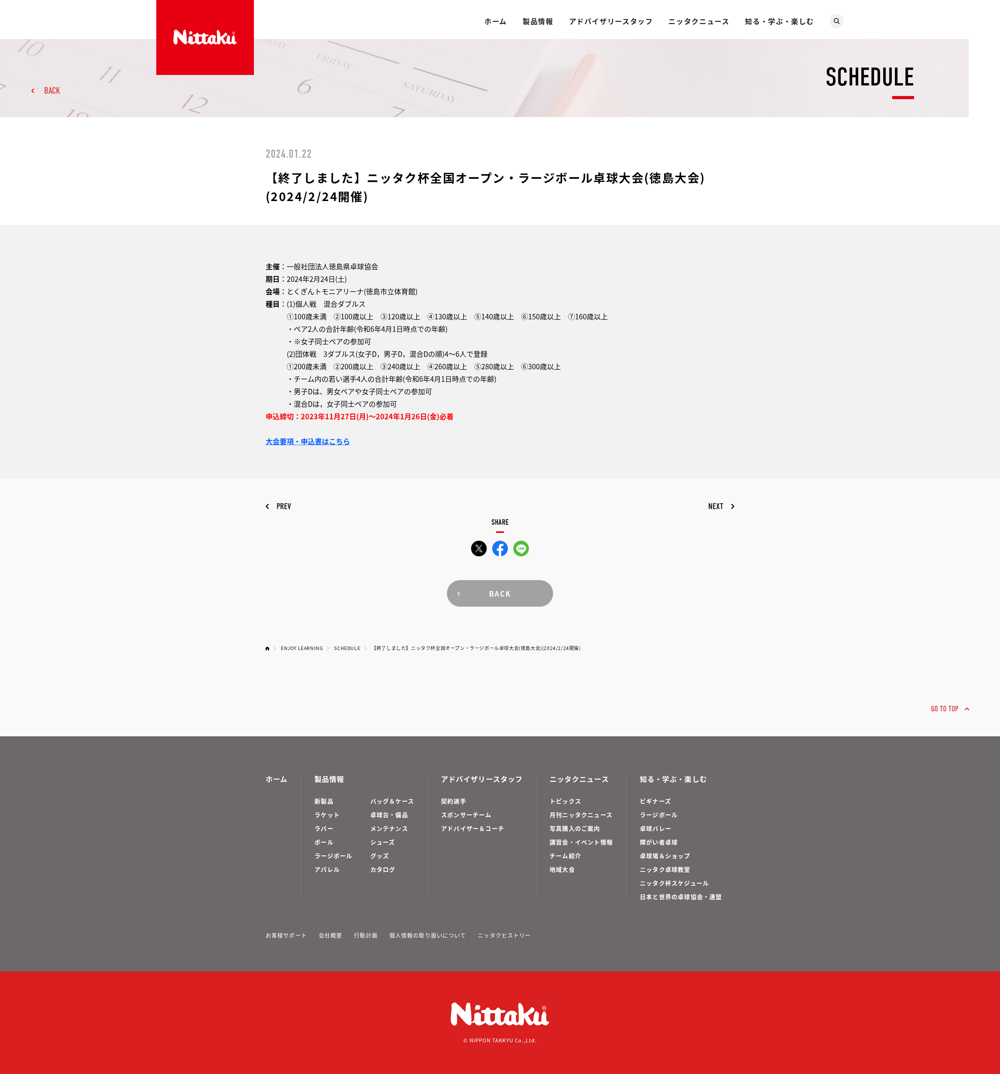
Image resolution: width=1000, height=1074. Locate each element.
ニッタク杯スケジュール (674, 883)
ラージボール (333, 855)
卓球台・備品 (389, 815)
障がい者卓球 (659, 842)
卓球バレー (655, 828)
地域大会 (562, 869)
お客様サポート (286, 935)
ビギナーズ (655, 801)
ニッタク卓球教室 (665, 869)
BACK (52, 90)
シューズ (382, 842)
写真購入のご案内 (575, 828)
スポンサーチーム (466, 815)
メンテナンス (389, 828)
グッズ (379, 855)
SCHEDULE (347, 648)
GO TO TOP (945, 708)
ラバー (324, 828)
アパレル (327, 869)
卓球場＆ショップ (665, 855)
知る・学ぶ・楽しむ (779, 21)
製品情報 (538, 21)
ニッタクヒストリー (504, 935)
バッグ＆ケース (392, 801)
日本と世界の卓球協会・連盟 (681, 896)
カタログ (383, 869)
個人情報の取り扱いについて (427, 935)
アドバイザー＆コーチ (472, 828)
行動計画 (365, 935)
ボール (324, 842)
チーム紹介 (565, 855)
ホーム (495, 21)
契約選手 (453, 801)
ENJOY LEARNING (302, 648)
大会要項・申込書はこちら (308, 441)
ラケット (327, 815)
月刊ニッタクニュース (581, 815)
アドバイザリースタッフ (611, 21)
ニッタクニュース (698, 21)
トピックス (565, 801)
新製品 (324, 801)
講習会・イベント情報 (581, 842)
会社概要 (330, 935)
